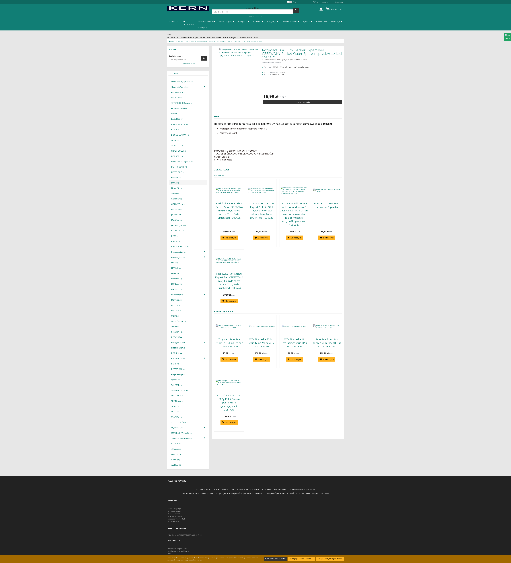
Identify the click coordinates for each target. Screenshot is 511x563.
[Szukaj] (296, 10)
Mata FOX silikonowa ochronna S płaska (326, 205)
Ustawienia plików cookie (275, 559)
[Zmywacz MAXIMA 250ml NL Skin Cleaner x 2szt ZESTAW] (229, 326)
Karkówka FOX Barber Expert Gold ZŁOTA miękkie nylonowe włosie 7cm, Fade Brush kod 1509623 (261, 210)
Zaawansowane (255, 16)
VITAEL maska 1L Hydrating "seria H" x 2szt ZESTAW (294, 343)
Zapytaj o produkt (302, 102)
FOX (187, 41)
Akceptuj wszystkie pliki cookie (330, 559)
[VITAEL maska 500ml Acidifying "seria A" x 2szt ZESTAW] (262, 326)
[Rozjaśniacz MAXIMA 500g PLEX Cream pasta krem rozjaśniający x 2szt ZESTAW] (229, 382)
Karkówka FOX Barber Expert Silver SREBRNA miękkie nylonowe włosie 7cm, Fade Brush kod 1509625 (229, 210)
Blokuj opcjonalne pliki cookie (302, 559)
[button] (315, 2)
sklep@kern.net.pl (175, 516)
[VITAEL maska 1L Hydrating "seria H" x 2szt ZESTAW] (294, 326)
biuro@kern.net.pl (174, 521)
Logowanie (326, 2)
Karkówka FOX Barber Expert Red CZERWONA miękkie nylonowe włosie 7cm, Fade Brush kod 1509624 (229, 281)
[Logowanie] (321, 8)
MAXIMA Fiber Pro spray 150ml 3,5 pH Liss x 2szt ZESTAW (327, 343)
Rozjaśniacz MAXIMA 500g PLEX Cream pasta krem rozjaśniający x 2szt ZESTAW (229, 402)
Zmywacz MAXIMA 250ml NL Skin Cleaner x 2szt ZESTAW (229, 343)
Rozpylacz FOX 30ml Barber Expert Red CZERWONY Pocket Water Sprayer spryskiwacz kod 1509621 (226, 41)
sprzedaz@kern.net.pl (176, 519)
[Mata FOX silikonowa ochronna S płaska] (327, 190)
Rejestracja (339, 2)
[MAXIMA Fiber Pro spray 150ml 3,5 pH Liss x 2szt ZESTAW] (327, 326)
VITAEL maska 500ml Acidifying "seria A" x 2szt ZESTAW (261, 343)
